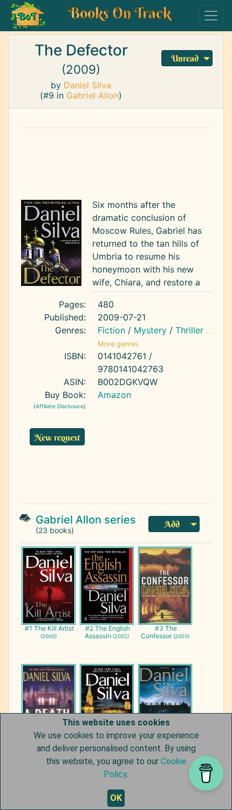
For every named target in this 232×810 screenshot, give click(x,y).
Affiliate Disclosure (60, 406)
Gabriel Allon (92, 95)
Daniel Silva (87, 85)
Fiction (111, 330)
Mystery (150, 330)
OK (116, 798)
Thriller (189, 330)
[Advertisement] (116, 161)
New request (57, 437)
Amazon (114, 394)
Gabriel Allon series (86, 519)
